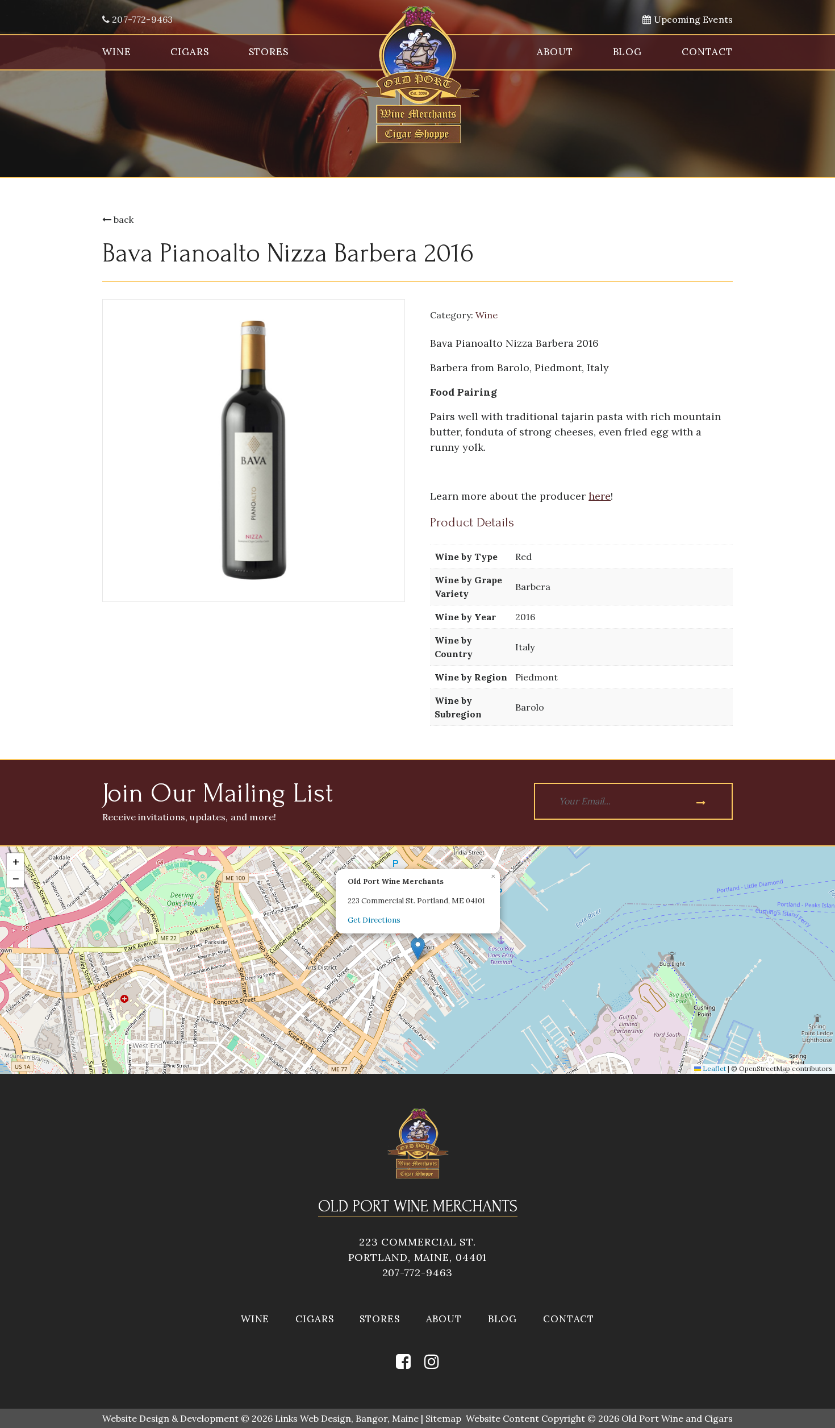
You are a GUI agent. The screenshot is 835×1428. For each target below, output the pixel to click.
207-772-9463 (141, 19)
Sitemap (443, 1418)
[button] (418, 948)
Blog (627, 51)
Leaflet (713, 1068)
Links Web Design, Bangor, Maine (348, 1418)
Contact (707, 51)
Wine (116, 51)
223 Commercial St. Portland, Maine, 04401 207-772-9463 (417, 1257)
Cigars (189, 51)
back (122, 219)
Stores (269, 51)
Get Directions (374, 920)
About (555, 51)
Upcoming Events (692, 19)
